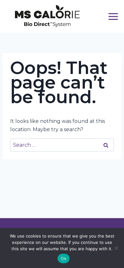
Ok (63, 258)
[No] (116, 248)
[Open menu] (113, 16)
